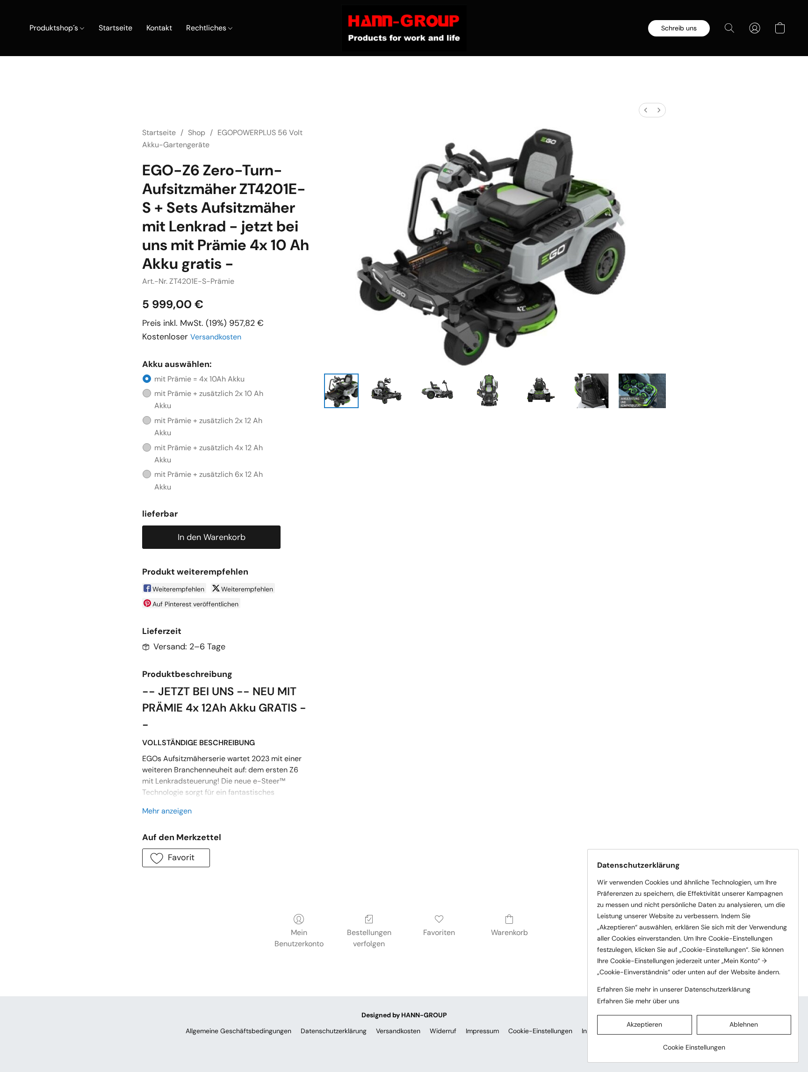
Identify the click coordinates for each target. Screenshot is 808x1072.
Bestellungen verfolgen (369, 938)
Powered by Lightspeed (404, 1047)
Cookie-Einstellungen (540, 1031)
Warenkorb (509, 932)
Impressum (482, 1031)
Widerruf (443, 1031)
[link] (694, 1044)
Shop (196, 132)
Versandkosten (215, 337)
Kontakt (159, 28)
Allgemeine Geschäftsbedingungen (238, 1031)
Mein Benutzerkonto (299, 938)
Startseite (115, 28)
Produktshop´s (54, 28)
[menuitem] (645, 110)
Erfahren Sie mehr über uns (638, 1001)
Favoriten (439, 932)
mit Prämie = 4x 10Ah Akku (199, 379)
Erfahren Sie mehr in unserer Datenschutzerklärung (673, 989)
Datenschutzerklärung (334, 1031)
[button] (404, 28)
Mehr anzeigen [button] (167, 811)
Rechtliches (207, 28)
